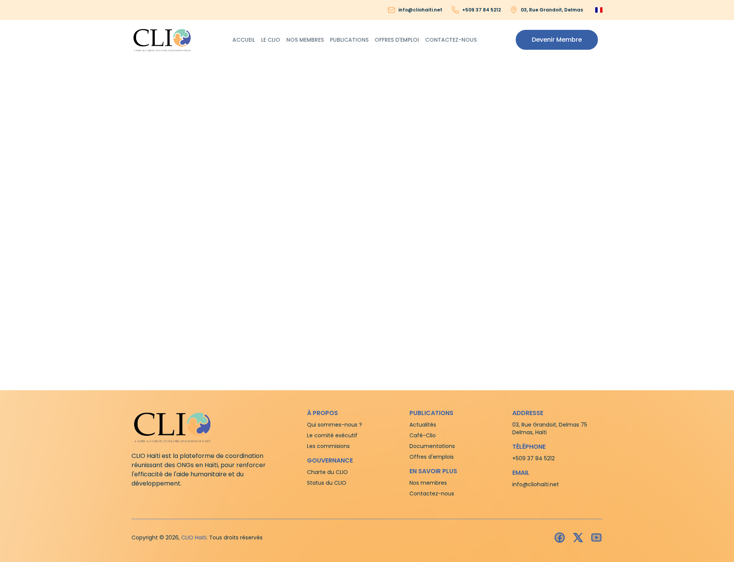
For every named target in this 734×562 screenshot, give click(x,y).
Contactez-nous (451, 40)
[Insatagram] (578, 537)
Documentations (432, 446)
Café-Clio (422, 435)
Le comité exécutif (332, 435)
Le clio (270, 40)
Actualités (422, 424)
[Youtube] (596, 537)
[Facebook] (560, 537)
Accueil (243, 40)
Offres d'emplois (431, 457)
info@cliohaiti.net (420, 10)
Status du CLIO (326, 483)
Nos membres (305, 40)
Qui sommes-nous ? (334, 424)
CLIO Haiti (193, 537)
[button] (557, 40)
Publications (349, 40)
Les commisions (328, 446)
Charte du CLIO (327, 472)
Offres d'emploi (397, 40)
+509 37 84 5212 (481, 10)
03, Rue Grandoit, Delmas (552, 10)
